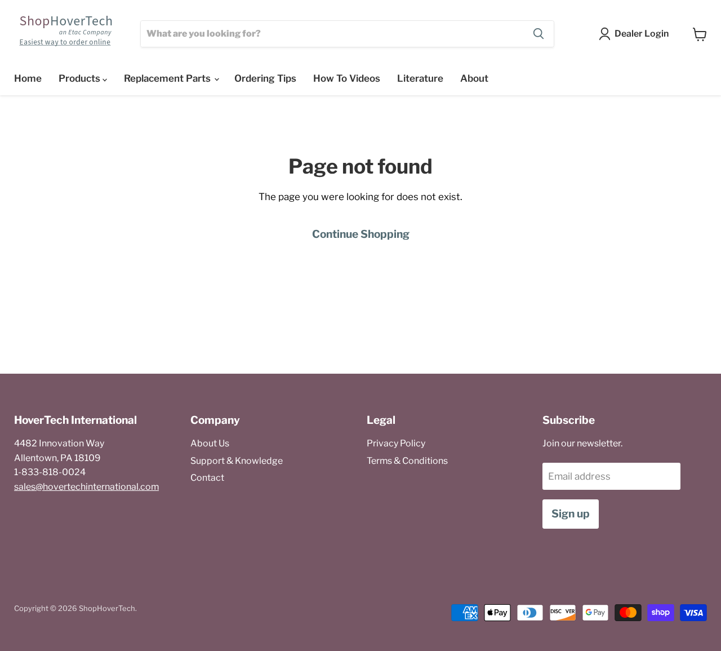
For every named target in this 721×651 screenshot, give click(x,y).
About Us (209, 443)
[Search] (538, 34)
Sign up (570, 513)
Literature (420, 78)
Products (81, 78)
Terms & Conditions (407, 460)
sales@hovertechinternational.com (86, 486)
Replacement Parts (168, 78)
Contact (207, 477)
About (474, 78)
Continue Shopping (361, 234)
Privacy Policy (396, 443)
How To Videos (346, 78)
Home (28, 78)
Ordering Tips (265, 78)
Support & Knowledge (236, 460)
